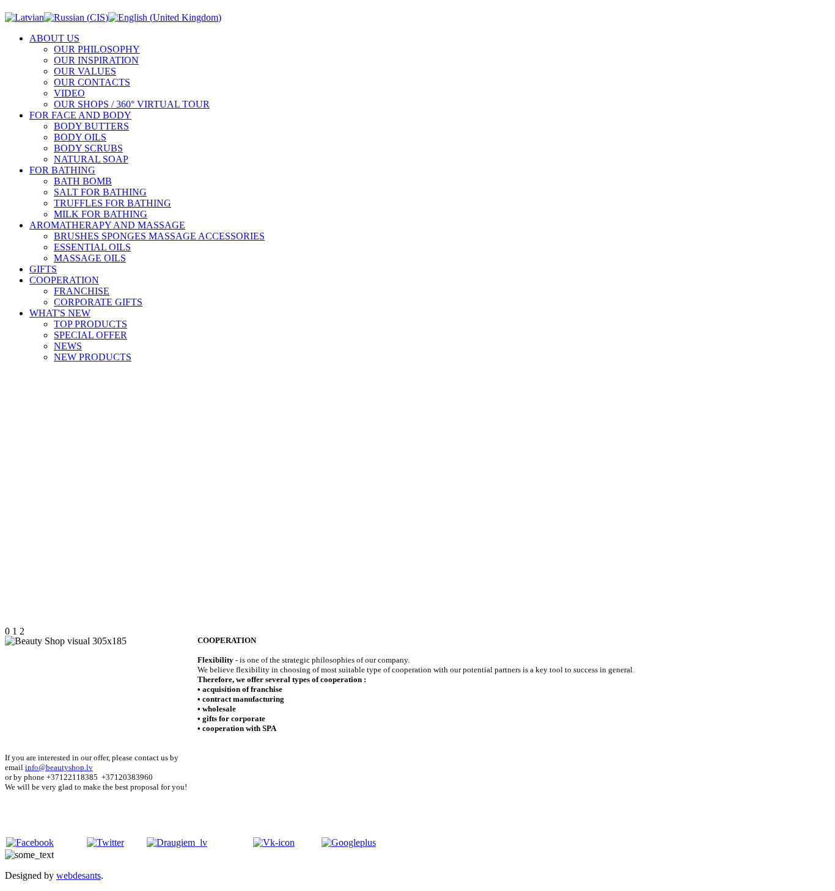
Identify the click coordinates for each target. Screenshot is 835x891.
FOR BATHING (62, 170)
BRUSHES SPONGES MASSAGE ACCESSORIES (159, 236)
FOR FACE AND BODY (80, 115)
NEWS (68, 346)
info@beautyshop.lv (59, 767)
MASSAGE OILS (90, 258)
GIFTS (43, 269)
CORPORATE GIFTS (98, 302)
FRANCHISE (81, 291)
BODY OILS (80, 137)
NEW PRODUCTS (92, 357)
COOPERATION (64, 280)
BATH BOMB (83, 181)
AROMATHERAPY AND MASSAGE (107, 225)
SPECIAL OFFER (90, 335)
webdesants (78, 875)
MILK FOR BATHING (100, 214)
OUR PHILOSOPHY (97, 49)
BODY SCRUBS (88, 148)
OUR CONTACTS (92, 82)
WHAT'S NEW (59, 313)
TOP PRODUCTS (90, 324)
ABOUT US (54, 38)
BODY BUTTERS (91, 126)
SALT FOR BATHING (100, 192)
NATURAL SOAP (91, 159)
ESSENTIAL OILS (92, 247)
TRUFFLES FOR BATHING (112, 203)
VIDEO (69, 93)
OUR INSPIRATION (96, 60)
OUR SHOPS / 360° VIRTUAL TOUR (132, 104)
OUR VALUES (85, 71)
